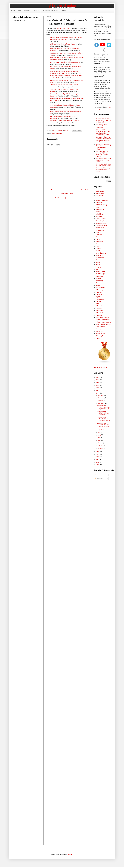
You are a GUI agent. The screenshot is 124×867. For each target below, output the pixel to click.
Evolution (98, 248)
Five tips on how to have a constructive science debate (103, 160)
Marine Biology (100, 274)
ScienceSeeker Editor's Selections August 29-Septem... (104, 424)
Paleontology (100, 290)
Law (97, 269)
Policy (97, 303)
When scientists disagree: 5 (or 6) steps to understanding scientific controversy (103, 132)
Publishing (99, 315)
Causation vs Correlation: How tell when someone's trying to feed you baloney (103, 146)
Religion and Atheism (102, 317)
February (101, 445)
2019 (98, 385)
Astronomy (99, 202)
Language (99, 267)
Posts (98, 475)
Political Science (101, 306)
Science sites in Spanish (103, 324)
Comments (99, 478)
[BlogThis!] (75, 131)
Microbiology (99, 280)
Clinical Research (101, 223)
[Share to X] (77, 131)
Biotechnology (100, 209)
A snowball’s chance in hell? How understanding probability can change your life (103, 139)
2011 (97, 462)
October (100, 400)
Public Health (100, 313)
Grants (98, 260)
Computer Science (101, 225)
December (101, 395)
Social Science (100, 326)
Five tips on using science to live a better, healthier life (103, 126)
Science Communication (103, 319)
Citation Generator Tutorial (50, 10)
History (98, 264)
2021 (98, 380)
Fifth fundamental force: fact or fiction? (62, 44)
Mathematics (99, 276)
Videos (98, 338)
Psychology (99, 310)
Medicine (98, 278)
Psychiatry (99, 308)
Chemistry (99, 216)
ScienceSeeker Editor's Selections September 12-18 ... (104, 413)
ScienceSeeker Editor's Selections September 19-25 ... (104, 407)
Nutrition (98, 285)
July (99, 432)
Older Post (84, 190)
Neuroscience (100, 283)
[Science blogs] (104, 362)
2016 (98, 393)
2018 (98, 388)
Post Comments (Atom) (62, 198)
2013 (98, 457)
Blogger (70, 854)
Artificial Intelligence (102, 200)
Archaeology (99, 195)
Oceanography (100, 287)
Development (100, 230)
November (101, 398)
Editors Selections (57, 133)
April (99, 440)
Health (98, 262)
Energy (98, 239)
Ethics (97, 246)
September (101, 403)
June (99, 435)
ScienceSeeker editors (64, 28)
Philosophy (99, 292)
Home (13, 10)
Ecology (98, 232)
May (99, 437)
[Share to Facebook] (79, 131)
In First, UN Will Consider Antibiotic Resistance (65, 62)
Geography (99, 255)
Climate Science (100, 218)
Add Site (36, 10)
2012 (98, 459)
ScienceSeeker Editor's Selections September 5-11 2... (104, 419)
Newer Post (50, 190)
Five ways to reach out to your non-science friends (103, 165)
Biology (98, 207)
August (100, 430)
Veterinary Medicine (102, 336)
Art (96, 198)
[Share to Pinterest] (81, 131)
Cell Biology (99, 214)
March (100, 443)
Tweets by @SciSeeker (101, 367)
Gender (98, 251)
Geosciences (100, 257)
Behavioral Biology (101, 205)
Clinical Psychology (102, 221)
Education (99, 237)
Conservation (100, 228)
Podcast (98, 301)
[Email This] (73, 131)
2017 (98, 390)
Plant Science (100, 299)
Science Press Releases (103, 322)
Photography (100, 294)
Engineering (99, 241)
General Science (101, 253)
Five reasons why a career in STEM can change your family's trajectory (102, 154)
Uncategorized (100, 333)
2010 (98, 464)
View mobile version (67, 193)
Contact (64, 10)
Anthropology (100, 193)
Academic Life (100, 191)
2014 (98, 454)
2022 (98, 377)
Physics (98, 297)
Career (98, 211)
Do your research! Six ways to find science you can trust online (103, 120)
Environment (99, 244)
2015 (98, 451)
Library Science (100, 271)
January (100, 448)
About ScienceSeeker (24, 10)
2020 (98, 382)
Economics (99, 234)
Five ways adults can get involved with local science (103, 169)
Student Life (99, 331)
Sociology (99, 329)
